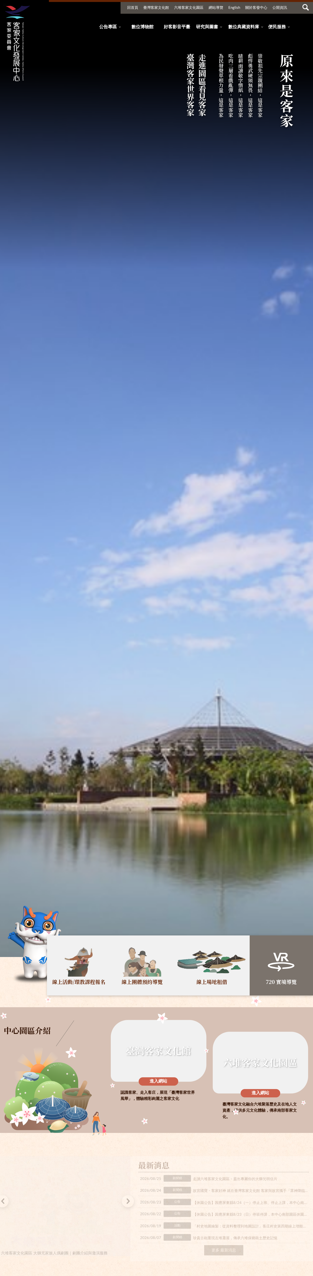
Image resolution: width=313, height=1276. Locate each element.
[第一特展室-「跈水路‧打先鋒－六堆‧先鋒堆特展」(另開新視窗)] (65, 1202)
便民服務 (277, 27)
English (234, 8)
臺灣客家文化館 (156, 8)
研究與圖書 (207, 27)
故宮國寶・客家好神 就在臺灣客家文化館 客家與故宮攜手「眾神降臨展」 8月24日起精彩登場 (251, 1187)
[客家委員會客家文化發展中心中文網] (16, 43)
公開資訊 (279, 8)
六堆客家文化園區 (188, 8)
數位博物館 (143, 27)
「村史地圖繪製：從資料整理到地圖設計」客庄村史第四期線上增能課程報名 (251, 1223)
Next (128, 1197)
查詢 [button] (305, 7)
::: (4, 5)
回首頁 (132, 8)
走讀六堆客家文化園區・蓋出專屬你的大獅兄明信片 (235, 1175)
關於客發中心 (256, 8)
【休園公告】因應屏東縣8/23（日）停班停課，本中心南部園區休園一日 (251, 1211)
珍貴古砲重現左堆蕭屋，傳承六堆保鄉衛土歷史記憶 (235, 1234)
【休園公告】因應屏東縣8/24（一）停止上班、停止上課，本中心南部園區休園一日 (251, 1199)
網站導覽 (216, 8)
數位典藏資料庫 (243, 27)
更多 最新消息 (224, 1247)
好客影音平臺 (177, 27)
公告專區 (108, 27)
